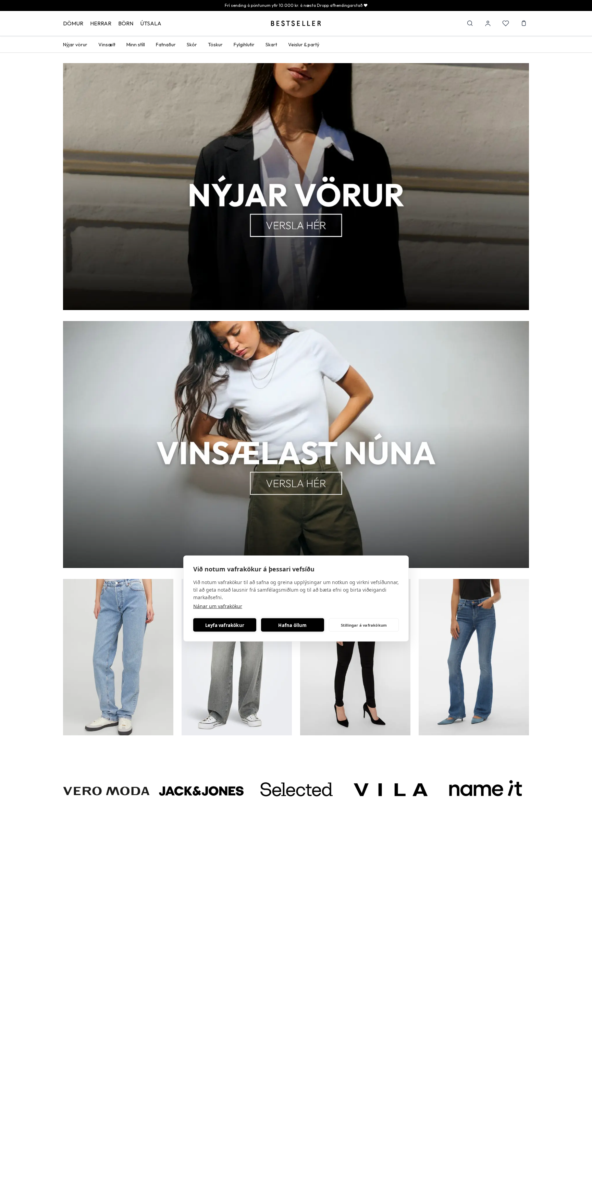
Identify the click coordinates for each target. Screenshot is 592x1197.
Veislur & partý (303, 45)
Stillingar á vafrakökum (364, 624)
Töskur (215, 45)
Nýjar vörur (75, 45)
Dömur (73, 23)
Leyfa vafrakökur (224, 625)
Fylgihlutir (244, 45)
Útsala (150, 23)
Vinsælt (106, 45)
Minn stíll (135, 45)
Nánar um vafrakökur (217, 606)
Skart (271, 45)
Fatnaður (166, 45)
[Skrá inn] (487, 23)
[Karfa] (523, 23)
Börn (125, 23)
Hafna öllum (292, 625)
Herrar (100, 23)
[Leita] (470, 23)
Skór (192, 45)
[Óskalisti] (505, 23)
